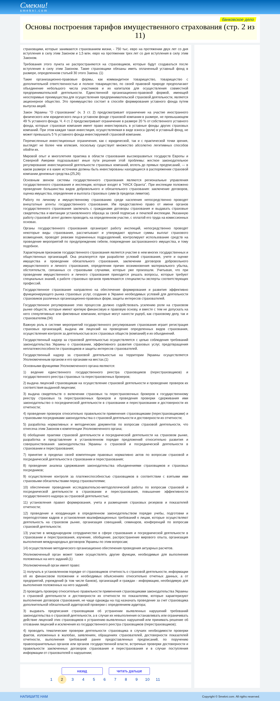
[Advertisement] (227, 108)
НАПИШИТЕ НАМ (34, 696)
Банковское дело (238, 19)
